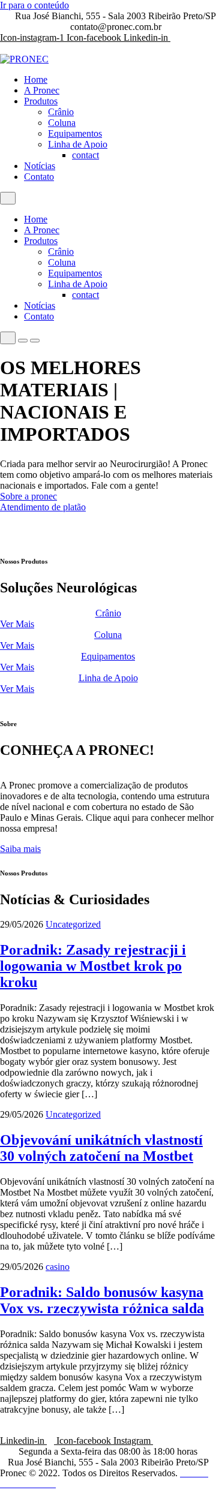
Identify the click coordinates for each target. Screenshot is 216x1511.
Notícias (39, 166)
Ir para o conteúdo (34, 5)
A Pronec (41, 90)
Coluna (62, 123)
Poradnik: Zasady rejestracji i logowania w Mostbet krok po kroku (93, 966)
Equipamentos (75, 133)
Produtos (41, 101)
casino (58, 1267)
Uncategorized (73, 924)
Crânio (61, 112)
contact (85, 155)
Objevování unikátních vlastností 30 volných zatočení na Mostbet (101, 1148)
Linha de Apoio (77, 144)
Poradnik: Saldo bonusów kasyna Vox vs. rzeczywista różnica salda (102, 1300)
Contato (39, 176)
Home (35, 79)
